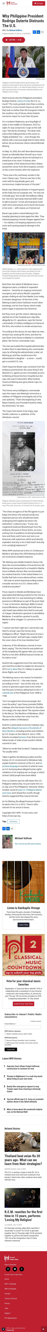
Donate (40, 3)
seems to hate (23, 101)
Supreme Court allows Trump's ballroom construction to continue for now (23, 1067)
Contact (7, 1294)
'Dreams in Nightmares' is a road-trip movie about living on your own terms (24, 1077)
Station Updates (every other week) (19, 1034)
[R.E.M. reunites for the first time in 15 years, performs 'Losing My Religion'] (22, 1198)
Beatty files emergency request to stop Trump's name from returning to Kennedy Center (23, 1089)
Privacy (7, 1303)
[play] (3, 1329)
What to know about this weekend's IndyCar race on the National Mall (24, 1110)
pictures (22, 737)
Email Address (10, 1024)
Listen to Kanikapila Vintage (23, 908)
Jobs (6, 1308)
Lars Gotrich (8, 1225)
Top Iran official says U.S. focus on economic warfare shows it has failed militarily (25, 1100)
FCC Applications (11, 1318)
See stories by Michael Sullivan (28, 844)
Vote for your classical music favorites (23, 982)
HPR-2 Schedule (10, 1289)
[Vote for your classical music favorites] (23, 955)
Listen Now (23, 924)
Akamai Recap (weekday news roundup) (21, 1040)
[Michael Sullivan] (7, 841)
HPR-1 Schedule (10, 1284)
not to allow (12, 669)
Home (7, 1279)
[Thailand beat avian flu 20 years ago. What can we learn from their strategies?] (22, 1142)
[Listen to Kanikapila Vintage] (23, 882)
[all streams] (44, 1329)
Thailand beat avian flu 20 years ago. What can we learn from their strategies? (23, 1160)
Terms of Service (11, 1298)
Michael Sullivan (15, 30)
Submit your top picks (23, 1004)
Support (7, 1313)
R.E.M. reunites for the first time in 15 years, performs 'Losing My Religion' (23, 1216)
